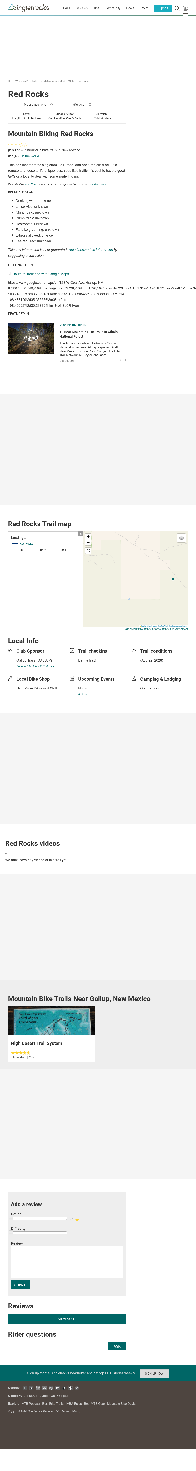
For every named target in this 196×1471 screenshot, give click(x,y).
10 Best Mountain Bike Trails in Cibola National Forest (89, 334)
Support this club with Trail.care (35, 666)
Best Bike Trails (53, 1403)
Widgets (62, 1395)
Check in (97, 104)
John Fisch (31, 184)
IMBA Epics (74, 1403)
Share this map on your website (171, 628)
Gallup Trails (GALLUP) (34, 660)
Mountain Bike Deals (121, 1403)
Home (11, 81)
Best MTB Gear (94, 1403)
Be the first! (87, 660)
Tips (96, 8)
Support (162, 8)
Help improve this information (91, 249)
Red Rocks (83, 81)
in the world (30, 155)
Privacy (75, 1411)
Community (112, 8)
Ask (117, 1346)
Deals (130, 8)
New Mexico (61, 81)
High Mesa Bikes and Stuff (36, 687)
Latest (144, 8)
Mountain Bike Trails (26, 81)
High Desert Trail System (36, 1043)
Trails (66, 8)
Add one (83, 694)
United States (46, 81)
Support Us (47, 1395)
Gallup (72, 81)
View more (67, 1319)
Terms (65, 1411)
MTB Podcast (31, 1403)
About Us (30, 1395)
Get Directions (36, 104)
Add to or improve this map (139, 628)
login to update (149, 666)
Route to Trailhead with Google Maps (40, 273)
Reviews (82, 8)
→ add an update (97, 184)
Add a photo (61, 104)
